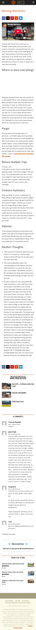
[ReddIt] (16, 18)
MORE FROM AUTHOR (18, 378)
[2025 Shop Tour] (6, 403)
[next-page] (6, 410)
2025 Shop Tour (18, 401)
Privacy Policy (25, 601)
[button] (3, 2)
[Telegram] (21, 18)
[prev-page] (3, 410)
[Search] (33, 2)
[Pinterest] (12, 18)
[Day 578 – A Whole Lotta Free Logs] (6, 386)
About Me (17, 601)
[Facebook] (4, 18)
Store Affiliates (9, 601)
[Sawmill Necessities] (6, 395)
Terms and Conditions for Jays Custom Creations (18, 602)
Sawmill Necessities (19, 393)
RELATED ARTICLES (18, 377)
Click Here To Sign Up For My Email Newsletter (18, 548)
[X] (8, 18)
